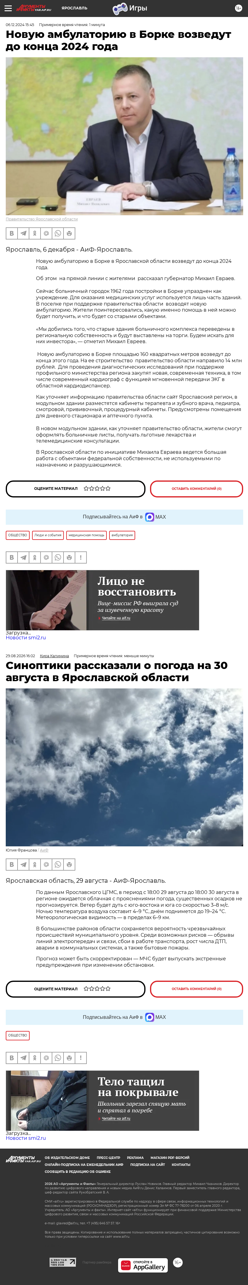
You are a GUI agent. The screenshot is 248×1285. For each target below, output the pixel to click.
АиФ (44, 850)
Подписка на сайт (147, 1165)
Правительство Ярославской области (42, 219)
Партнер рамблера (97, 1262)
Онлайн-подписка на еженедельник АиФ (84, 1165)
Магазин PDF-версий (170, 1158)
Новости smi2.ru (26, 638)
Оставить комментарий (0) (197, 489)
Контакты (181, 1165)
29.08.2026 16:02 (20, 656)
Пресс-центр (108, 1158)
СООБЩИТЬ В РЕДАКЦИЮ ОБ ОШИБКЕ (78, 1172)
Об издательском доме (67, 1158)
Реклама (135, 1158)
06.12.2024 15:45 (20, 24)
